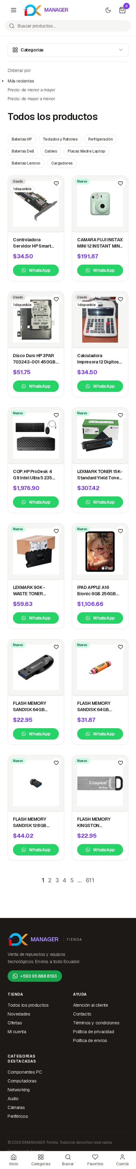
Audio (13, 1098)
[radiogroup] (31, 90)
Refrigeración (100, 139)
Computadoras (22, 1081)
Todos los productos (28, 1005)
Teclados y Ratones (60, 139)
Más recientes (21, 80)
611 (90, 880)
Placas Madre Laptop (86, 151)
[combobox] (68, 26)
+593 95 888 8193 (38, 976)
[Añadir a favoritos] (56, 183)
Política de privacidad (93, 1031)
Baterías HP (22, 139)
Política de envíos (90, 1040)
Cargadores (62, 163)
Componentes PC (25, 1072)
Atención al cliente (90, 1005)
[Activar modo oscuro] (108, 10)
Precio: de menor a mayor (31, 89)
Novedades (19, 1014)
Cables (51, 151)
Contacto (82, 1014)
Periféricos (18, 1116)
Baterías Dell (23, 151)
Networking (19, 1090)
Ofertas (15, 1023)
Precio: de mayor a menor (31, 98)
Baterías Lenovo (26, 163)
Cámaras (16, 1107)
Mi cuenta (17, 1031)
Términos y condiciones (96, 1023)
